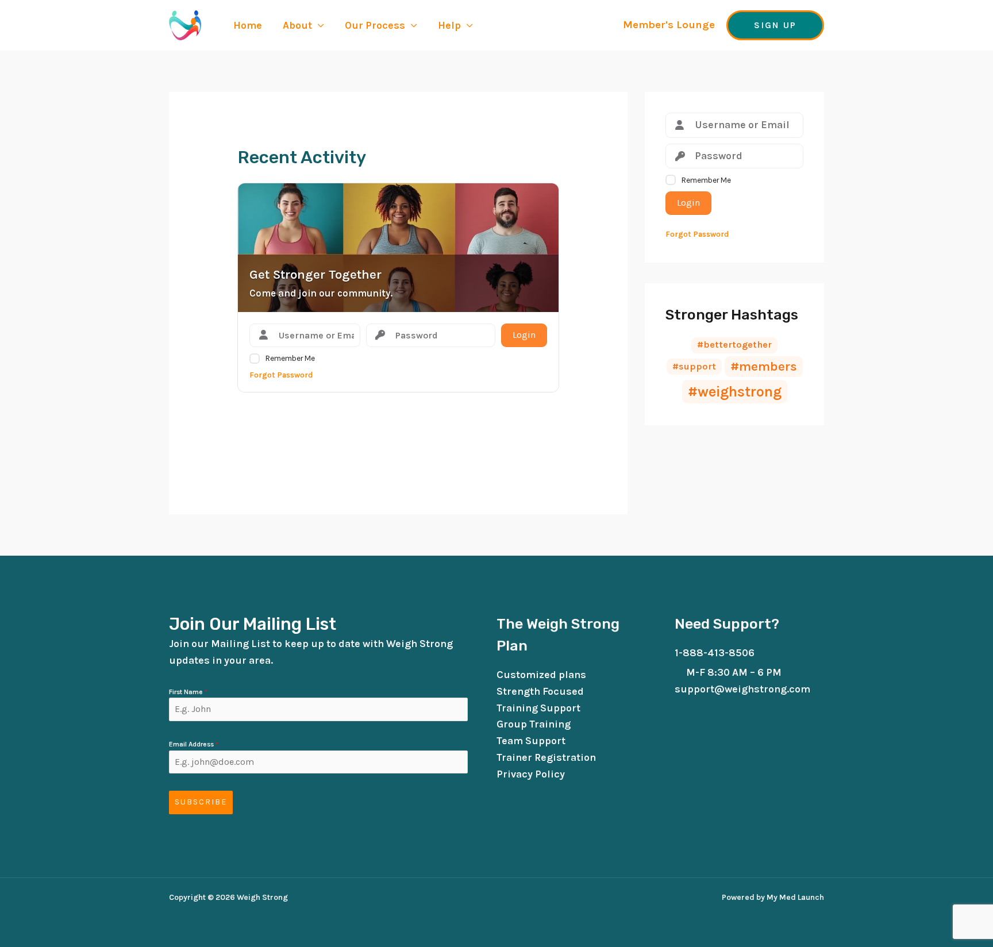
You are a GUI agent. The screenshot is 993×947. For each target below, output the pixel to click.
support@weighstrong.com (742, 689)
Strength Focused (540, 691)
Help (449, 25)
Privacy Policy (530, 774)
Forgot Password (281, 375)
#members (763, 366)
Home (247, 25)
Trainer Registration (546, 757)
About (297, 25)
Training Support (538, 708)
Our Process (375, 25)
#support (694, 366)
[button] (775, 25)
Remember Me (290, 358)
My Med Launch (794, 897)
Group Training (533, 724)
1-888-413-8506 (715, 652)
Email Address (193, 744)
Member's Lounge (669, 24)
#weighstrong (735, 391)
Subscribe (201, 802)
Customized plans (541, 674)
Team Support (530, 740)
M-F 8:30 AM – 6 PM (734, 672)
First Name (188, 692)
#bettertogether (734, 344)
